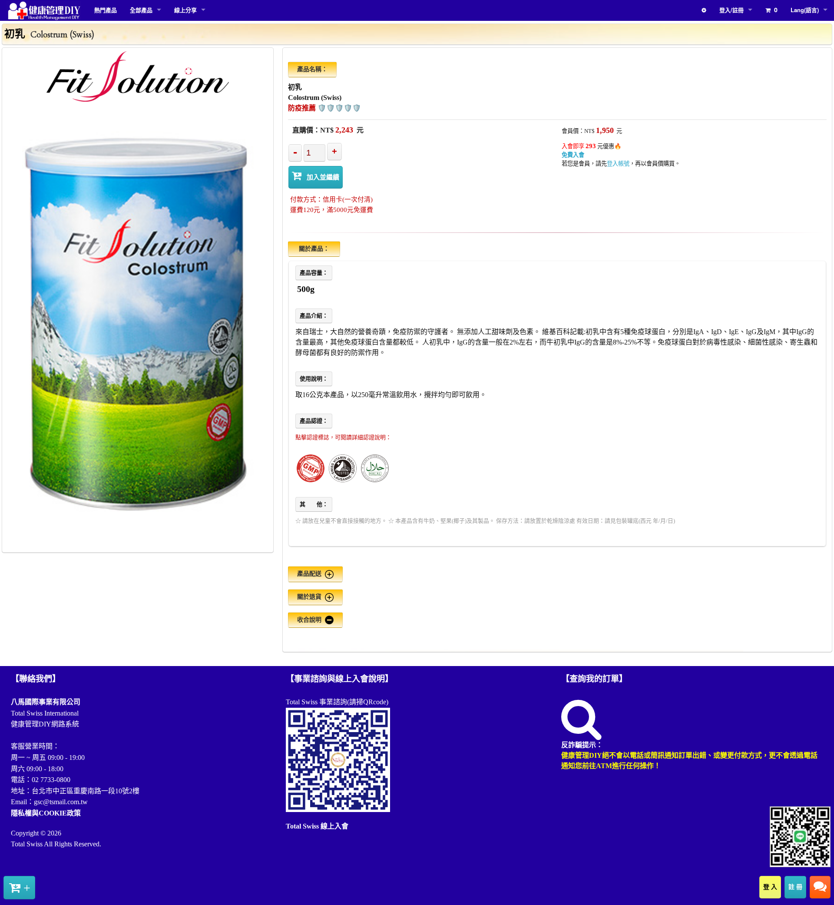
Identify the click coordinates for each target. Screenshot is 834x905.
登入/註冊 (731, 10)
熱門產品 (105, 10)
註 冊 (795, 886)
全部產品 (141, 10)
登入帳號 (618, 163)
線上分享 (185, 10)
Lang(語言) (805, 10)
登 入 (770, 886)
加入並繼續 (323, 177)
